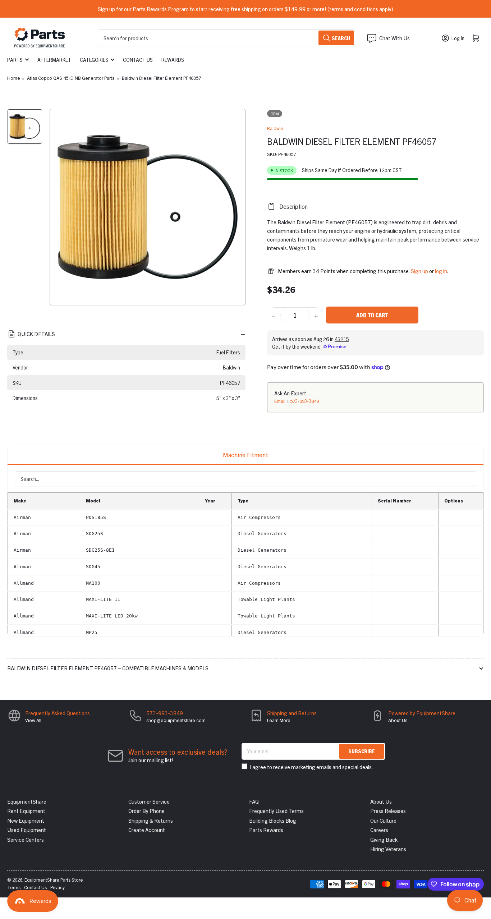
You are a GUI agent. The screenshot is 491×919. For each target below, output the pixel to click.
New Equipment (25, 820)
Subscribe (361, 751)
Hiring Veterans (388, 848)
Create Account (146, 829)
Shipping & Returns (150, 820)
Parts (15, 59)
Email (280, 401)
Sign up (419, 270)
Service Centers (25, 839)
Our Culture (383, 820)
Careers (379, 829)
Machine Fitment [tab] (245, 454)
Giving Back (384, 839)
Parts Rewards (266, 829)
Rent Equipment (26, 810)
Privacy (57, 887)
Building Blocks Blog (272, 820)
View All (33, 720)
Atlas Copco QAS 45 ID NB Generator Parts (70, 78)
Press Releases (388, 810)
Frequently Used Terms (276, 810)
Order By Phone (146, 810)
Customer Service (149, 801)
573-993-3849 (304, 401)
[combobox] (226, 37)
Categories (94, 59)
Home (13, 78)
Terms (13, 887)
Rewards (172, 59)
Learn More (278, 720)
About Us (397, 720)
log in (441, 270)
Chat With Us (394, 38)
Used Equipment (26, 829)
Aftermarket (54, 59)
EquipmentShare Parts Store (53, 880)
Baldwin (275, 128)
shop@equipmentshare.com (176, 720)
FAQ (254, 801)
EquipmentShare (26, 801)
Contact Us (138, 59)
